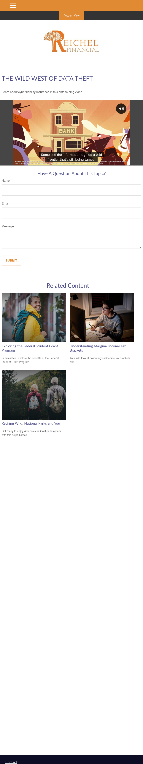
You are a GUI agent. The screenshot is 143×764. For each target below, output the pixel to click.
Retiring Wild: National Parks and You (31, 423)
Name (6, 180)
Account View (72, 15)
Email (5, 203)
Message (8, 226)
